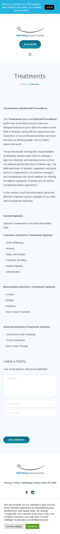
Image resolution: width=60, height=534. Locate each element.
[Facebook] (26, 478)
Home (23, 70)
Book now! (30, 30)
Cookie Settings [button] (14, 526)
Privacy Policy (12, 468)
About (28, 489)
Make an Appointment (30, 494)
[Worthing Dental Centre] (30, 17)
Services (42, 489)
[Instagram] (33, 478)
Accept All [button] (32, 526)
